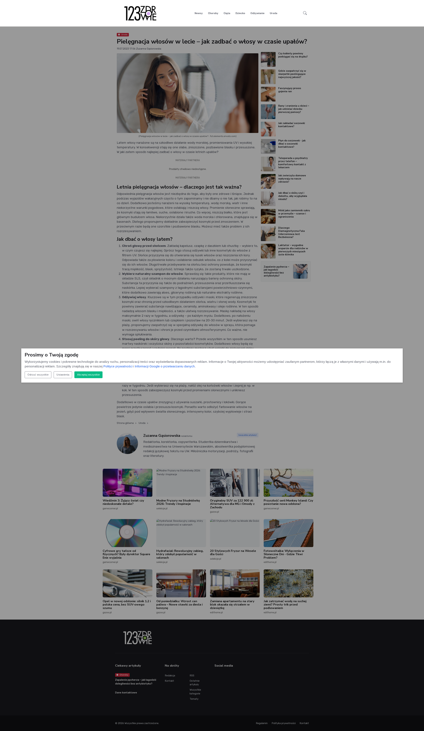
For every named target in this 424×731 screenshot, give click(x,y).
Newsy (199, 13)
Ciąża (227, 13)
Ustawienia (62, 374)
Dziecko (240, 13)
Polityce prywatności (117, 366)
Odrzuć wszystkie (38, 374)
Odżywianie (257, 13)
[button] (305, 13)
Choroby (213, 13)
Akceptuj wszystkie (88, 374)
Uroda (273, 13)
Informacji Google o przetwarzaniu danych (165, 366)
